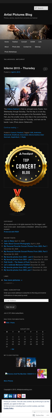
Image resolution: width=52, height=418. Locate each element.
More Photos (8, 381)
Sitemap (38, 47)
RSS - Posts (10, 322)
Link (39, 42)
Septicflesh (15, 137)
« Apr (12, 349)
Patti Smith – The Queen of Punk (17, 262)
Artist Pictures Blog (18, 14)
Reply (23, 137)
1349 (31, 132)
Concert (24, 42)
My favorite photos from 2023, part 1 (18, 270)
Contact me (27, 47)
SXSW (32, 42)
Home (7, 42)
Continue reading (11, 127)
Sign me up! (10, 307)
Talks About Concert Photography (17, 243)
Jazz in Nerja (9, 241)
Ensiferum (16, 135)
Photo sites (16, 47)
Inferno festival (34, 135)
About (7, 47)
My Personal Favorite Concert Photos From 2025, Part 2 (25, 251)
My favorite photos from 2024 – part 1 (18, 259)
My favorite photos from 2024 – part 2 (18, 257)
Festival (15, 42)
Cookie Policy (9, 408)
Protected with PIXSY (11, 232)
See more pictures (13, 280)
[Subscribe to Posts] (5, 322)
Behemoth (7, 135)
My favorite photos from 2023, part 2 (18, 267)
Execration (24, 135)
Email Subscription (12, 290)
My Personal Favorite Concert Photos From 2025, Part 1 (25, 246)
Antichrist (37, 132)
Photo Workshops (11, 52)
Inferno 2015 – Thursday (19, 68)
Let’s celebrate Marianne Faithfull (17, 264)
